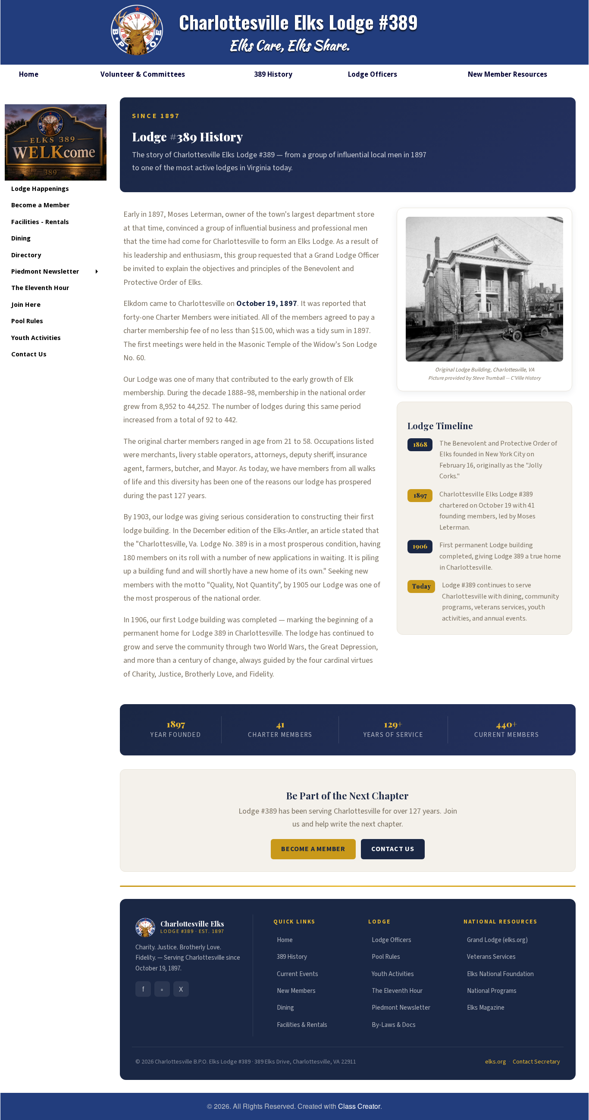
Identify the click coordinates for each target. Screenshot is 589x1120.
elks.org (495, 1062)
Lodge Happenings (40, 189)
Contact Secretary (536, 1062)
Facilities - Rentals (40, 222)
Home (285, 940)
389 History (273, 74)
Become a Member (40, 205)
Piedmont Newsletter (45, 271)
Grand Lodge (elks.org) (497, 940)
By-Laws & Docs (394, 1025)
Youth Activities (36, 338)
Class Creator (359, 1106)
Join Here (26, 305)
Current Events (297, 974)
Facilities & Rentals (302, 1025)
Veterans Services (491, 956)
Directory (26, 255)
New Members (296, 990)
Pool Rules (27, 321)
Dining (21, 238)
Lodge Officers (372, 74)
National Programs (492, 990)
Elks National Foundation (500, 974)
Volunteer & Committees (142, 74)
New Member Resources (507, 74)
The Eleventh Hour (40, 288)
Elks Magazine (485, 1007)
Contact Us (29, 354)
